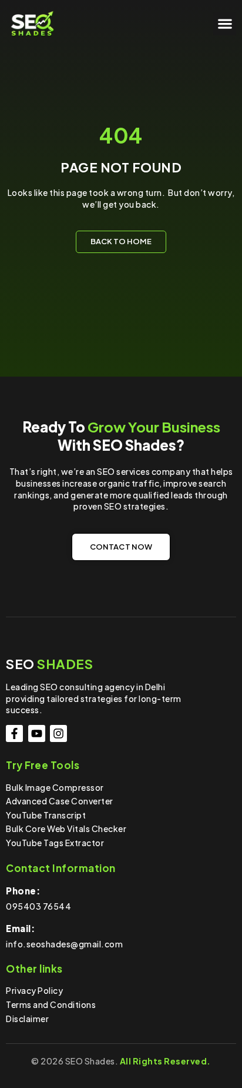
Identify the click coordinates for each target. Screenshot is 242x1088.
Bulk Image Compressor (55, 787)
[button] (224, 23)
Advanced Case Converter (59, 801)
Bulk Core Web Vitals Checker (66, 828)
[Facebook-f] (14, 733)
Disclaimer (27, 1018)
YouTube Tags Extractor (55, 842)
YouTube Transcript (46, 815)
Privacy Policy (34, 990)
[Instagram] (58, 733)
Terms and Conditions (51, 1004)
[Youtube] (36, 733)
